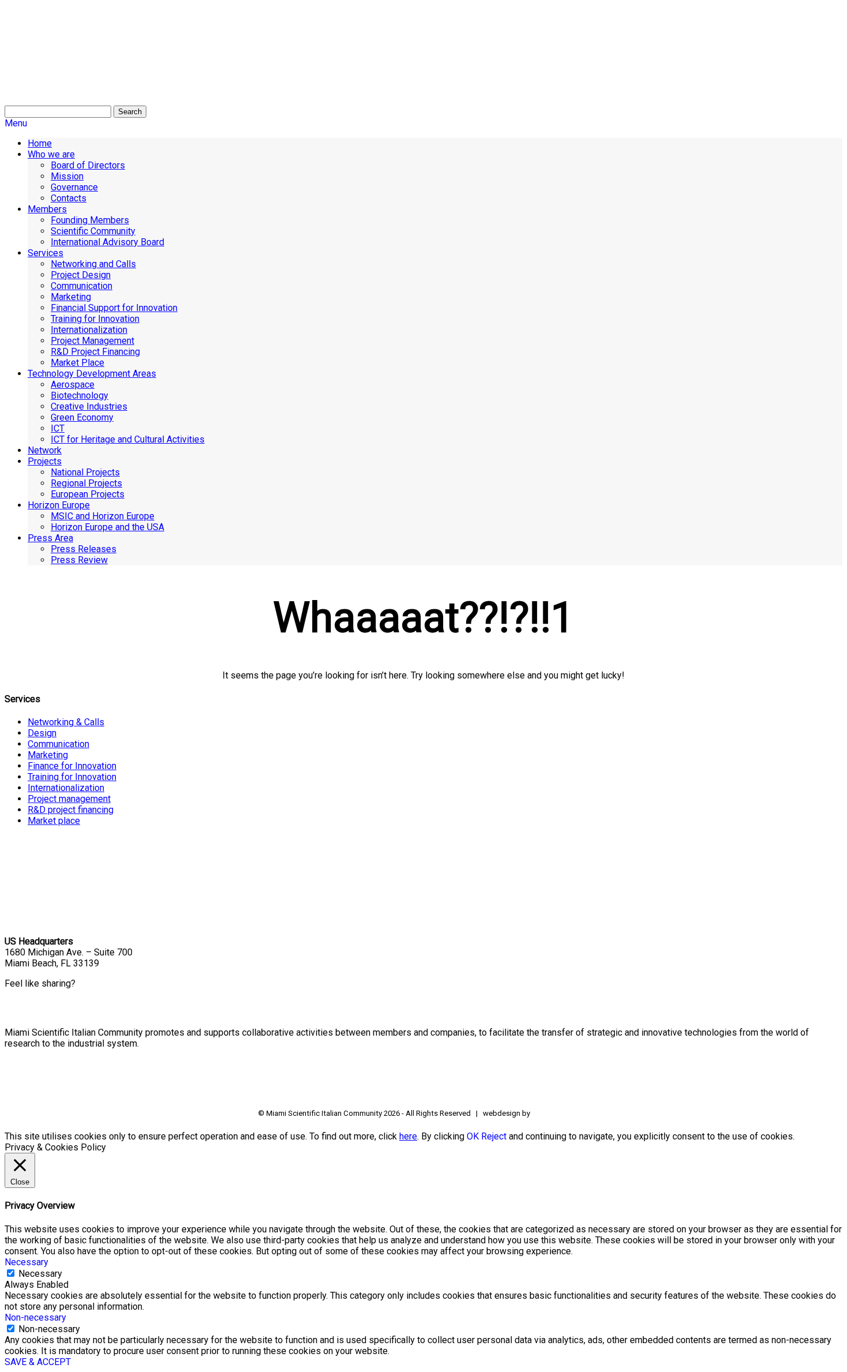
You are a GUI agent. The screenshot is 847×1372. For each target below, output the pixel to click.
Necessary (40, 1273)
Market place (54, 820)
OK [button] (473, 1136)
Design (42, 733)
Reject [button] (493, 1136)
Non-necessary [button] (35, 1317)
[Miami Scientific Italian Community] (33, 63)
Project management (69, 798)
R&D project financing (71, 809)
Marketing (48, 754)
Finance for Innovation (72, 765)
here (408, 1136)
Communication (58, 744)
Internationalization (66, 787)
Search (130, 111)
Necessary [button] (26, 1262)
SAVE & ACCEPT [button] (38, 1361)
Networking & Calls (66, 722)
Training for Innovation (72, 776)
